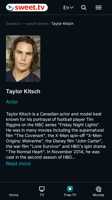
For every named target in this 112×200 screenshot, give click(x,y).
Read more (18, 163)
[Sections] (98, 7)
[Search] (83, 7)
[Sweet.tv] (27, 7)
